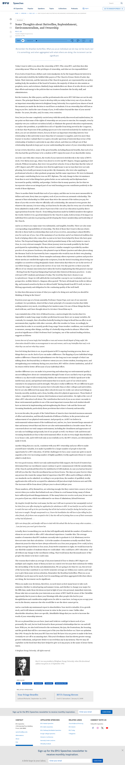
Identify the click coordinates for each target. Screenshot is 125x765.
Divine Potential (27, 683)
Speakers (41, 8)
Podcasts (74, 8)
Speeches (18, 3)
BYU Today (72, 730)
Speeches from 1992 (61, 683)
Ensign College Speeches (47, 733)
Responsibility (38, 683)
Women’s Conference (46, 737)
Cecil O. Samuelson (64, 698)
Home (16, 13)
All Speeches (18, 8)
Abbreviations (20, 735)
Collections (62, 8)
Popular (30, 8)
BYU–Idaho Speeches (46, 727)
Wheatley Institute (45, 744)
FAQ (17, 742)
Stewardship (49, 683)
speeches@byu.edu (21, 732)
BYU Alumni (72, 727)
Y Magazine (72, 733)
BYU (18, 683)
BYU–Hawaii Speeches (46, 723)
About (17, 739)
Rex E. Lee (32, 13)
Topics (51, 8)
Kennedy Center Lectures (47, 740)
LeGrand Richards (24, 698)
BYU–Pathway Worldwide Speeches (50, 730)
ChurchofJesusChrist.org (76, 723)
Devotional (20, 20)
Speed (84, 40)
